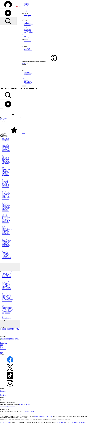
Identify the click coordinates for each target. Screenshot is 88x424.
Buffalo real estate (5, 156)
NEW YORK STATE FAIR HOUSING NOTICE (77, 422)
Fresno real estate (5, 181)
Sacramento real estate (6, 234)
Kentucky (4, 288)
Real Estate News (3, 349)
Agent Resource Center (27, 83)
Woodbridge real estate (6, 260)
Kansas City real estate (6, 191)
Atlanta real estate (5, 142)
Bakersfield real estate (5, 145)
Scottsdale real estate (5, 246)
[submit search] (8, 21)
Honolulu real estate (5, 186)
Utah (3, 313)
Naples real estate (5, 209)
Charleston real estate (5, 160)
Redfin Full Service (27, 43)
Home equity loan (26, 68)
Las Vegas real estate (5, 194)
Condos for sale (26, 4)
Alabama (3, 273)
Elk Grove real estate (5, 172)
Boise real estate (5, 152)
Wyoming (4, 318)
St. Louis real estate (5, 249)
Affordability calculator (27, 15)
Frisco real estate (5, 182)
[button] (11, 4)
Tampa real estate (5, 253)
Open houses (26, 6)
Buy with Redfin (26, 9)
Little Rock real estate (5, 195)
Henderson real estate (5, 185)
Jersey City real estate (5, 190)
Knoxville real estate (5, 192)
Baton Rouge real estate (6, 147)
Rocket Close (2, 394)
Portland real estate (5, 225)
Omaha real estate (5, 216)
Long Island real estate (6, 196)
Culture (1, 345)
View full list (11, 271)
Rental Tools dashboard (27, 30)
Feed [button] (22, 84)
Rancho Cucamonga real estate (7, 229)
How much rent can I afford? (28, 24)
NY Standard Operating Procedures (28, 411)
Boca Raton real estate (6, 151)
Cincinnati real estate (5, 164)
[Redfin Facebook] (10, 363)
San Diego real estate (5, 237)
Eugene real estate (5, 173)
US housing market (27, 17)
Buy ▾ (23, 0)
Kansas (3, 287)
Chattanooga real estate (6, 162)
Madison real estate (5, 199)
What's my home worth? (28, 36)
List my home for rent (27, 29)
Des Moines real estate (6, 169)
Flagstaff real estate (5, 175)
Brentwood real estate (5, 155)
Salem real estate (5, 235)
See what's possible (25, 63)
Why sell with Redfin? (27, 41)
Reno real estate (5, 230)
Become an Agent (3, 332)
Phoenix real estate (5, 221)
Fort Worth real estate (5, 178)
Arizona (3, 275)
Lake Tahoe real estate (6, 193)
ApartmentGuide (3, 391)
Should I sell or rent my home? (29, 32)
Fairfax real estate (5, 174)
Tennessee (4, 311)
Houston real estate (5, 187)
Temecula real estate (5, 254)
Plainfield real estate (5, 223)
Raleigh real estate (5, 228)
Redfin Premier (26, 10)
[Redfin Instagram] (10, 386)
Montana (3, 296)
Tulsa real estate (5, 256)
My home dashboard (27, 37)
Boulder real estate (5, 153)
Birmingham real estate (6, 150)
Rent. (1, 390)
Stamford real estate (5, 250)
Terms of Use (21, 404)
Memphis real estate (5, 201)
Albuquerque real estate (6, 138)
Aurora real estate (5, 143)
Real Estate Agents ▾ (25, 78)
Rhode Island (4, 308)
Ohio (3, 304)
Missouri (3, 295)
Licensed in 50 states (49, 416)
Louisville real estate (5, 198)
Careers (1, 334)
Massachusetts (4, 291)
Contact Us (2, 352)
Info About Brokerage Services (8, 414)
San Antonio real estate (6, 236)
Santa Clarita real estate (6, 241)
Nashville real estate (5, 211)
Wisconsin (4, 317)
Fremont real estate (5, 180)
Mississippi (4, 294)
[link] (53, 61)
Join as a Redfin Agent (27, 81)
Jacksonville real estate (6, 189)
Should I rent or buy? (27, 25)
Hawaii (3, 282)
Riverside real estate (5, 232)
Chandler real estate (5, 159)
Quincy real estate (5, 227)
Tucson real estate (5, 255)
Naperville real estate (5, 208)
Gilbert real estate (5, 183)
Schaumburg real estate (6, 245)
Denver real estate (5, 168)
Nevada (3, 298)
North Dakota (4, 303)
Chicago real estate (5, 163)
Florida (3, 280)
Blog (1, 348)
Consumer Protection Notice (17, 414)
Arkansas (3, 276)
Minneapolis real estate (6, 205)
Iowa (3, 286)
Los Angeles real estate (6, 197)
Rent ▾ (23, 19)
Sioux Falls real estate (5, 248)
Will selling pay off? (27, 49)
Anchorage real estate (5, 140)
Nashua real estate (5, 210)
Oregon (3, 306)
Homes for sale (26, 3)
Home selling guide (27, 48)
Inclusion (1, 344)
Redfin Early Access (27, 11)
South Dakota (4, 310)
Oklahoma (4, 305)
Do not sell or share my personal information (7, 406)
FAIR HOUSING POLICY (60, 422)
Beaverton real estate (5, 148)
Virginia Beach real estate (6, 257)
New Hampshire (5, 299)
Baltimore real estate (5, 146)
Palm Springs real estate (6, 219)
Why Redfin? (2, 342)
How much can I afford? (28, 73)
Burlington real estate (5, 157)
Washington (4, 315)
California (4, 277)
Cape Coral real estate (5, 158)
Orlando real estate (5, 218)
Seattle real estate (5, 247)
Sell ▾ (22, 34)
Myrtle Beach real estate (6, 207)
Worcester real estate (5, 261)
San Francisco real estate (6, 238)
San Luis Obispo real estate (6, 240)
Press (1, 346)
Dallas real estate (5, 167)
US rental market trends (27, 31)
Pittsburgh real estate (5, 222)
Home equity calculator (27, 74)
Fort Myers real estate (5, 177)
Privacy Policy (27, 404)
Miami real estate (5, 203)
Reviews (23, 133)
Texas (3, 312)
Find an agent (26, 44)
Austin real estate (5, 144)
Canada (7, 400)
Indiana (3, 285)
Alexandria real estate (5, 139)
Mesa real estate (5, 202)
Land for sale (26, 5)
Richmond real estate (5, 231)
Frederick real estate (5, 179)
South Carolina (4, 309)
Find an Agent (26, 80)
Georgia (3, 281)
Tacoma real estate (5, 252)
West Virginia (4, 316)
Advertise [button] (2, 354)
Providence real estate (5, 226)
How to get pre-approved (28, 76)
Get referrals (2, 333)
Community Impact (3, 343)
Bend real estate (5, 149)
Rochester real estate (5, 233)
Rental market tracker (27, 23)
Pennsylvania (4, 307)
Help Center (2, 353)
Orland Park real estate (6, 217)
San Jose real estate (5, 239)
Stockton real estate (5, 251)
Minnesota (4, 293)
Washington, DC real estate (6, 258)
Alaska (3, 274)
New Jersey (4, 300)
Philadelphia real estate (6, 220)
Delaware (4, 279)
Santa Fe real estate (5, 242)
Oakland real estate (5, 214)
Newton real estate (5, 213)
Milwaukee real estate (5, 204)
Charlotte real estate (5, 161)
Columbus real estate (5, 166)
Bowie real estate (5, 154)
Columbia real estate (5, 165)
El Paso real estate (5, 171)
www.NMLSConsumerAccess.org (39, 416)
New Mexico (4, 301)
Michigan (4, 292)
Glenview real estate (5, 184)
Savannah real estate (5, 244)
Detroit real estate (5, 170)
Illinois (3, 284)
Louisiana (4, 289)
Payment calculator (27, 72)
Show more (2, 270)
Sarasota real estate (5, 243)
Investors (1, 347)
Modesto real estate (5, 206)
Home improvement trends (28, 50)
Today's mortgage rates (27, 66)
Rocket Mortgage (3, 395)
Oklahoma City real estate (6, 215)
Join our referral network (28, 82)
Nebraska (4, 297)
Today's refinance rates (27, 67)
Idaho (3, 283)
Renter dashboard (26, 22)
